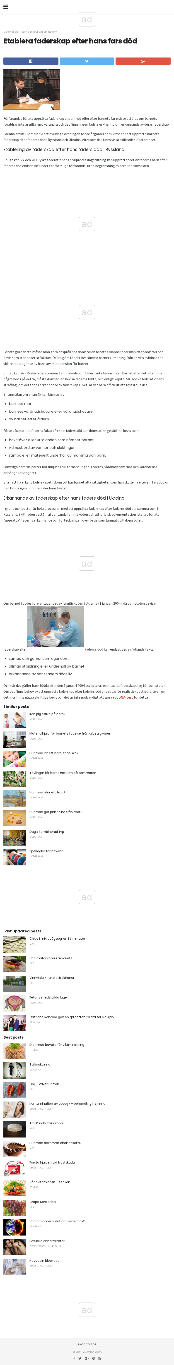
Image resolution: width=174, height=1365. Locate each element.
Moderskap (10, 32)
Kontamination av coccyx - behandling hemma (67, 1103)
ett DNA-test (123, 697)
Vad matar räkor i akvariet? (50, 958)
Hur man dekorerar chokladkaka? (55, 1143)
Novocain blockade (44, 1260)
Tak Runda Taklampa (46, 1123)
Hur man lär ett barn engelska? (53, 753)
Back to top (87, 1344)
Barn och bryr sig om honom (39, 32)
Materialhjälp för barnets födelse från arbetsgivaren (70, 733)
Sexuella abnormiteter (47, 1241)
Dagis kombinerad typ (46, 831)
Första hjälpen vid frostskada (52, 1162)
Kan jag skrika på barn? (47, 714)
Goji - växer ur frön (44, 1084)
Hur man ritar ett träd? (47, 792)
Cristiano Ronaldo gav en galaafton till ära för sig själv (71, 1017)
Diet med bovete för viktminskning (56, 1044)
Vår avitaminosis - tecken (49, 1182)
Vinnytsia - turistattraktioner (51, 977)
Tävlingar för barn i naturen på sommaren (62, 773)
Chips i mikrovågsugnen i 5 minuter (57, 938)
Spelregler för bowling (46, 851)
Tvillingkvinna (39, 1064)
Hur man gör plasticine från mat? (55, 812)
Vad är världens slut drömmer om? (57, 1221)
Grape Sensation (42, 1202)
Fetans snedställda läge (48, 997)
